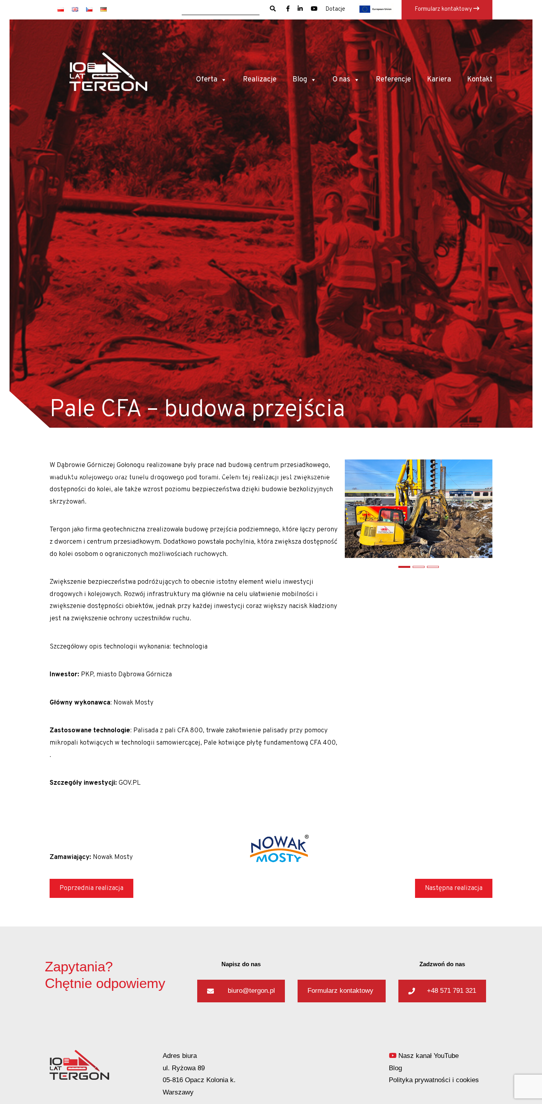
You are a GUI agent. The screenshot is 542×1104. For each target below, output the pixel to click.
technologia (190, 647)
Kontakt (479, 79)
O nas (341, 79)
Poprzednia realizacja (91, 888)
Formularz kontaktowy (444, 9)
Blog (299, 79)
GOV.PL (129, 783)
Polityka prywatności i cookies (434, 1080)
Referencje (393, 79)
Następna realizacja (453, 888)
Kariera (439, 79)
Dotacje (335, 9)
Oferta (206, 79)
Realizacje (260, 79)
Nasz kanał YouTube (427, 1056)
